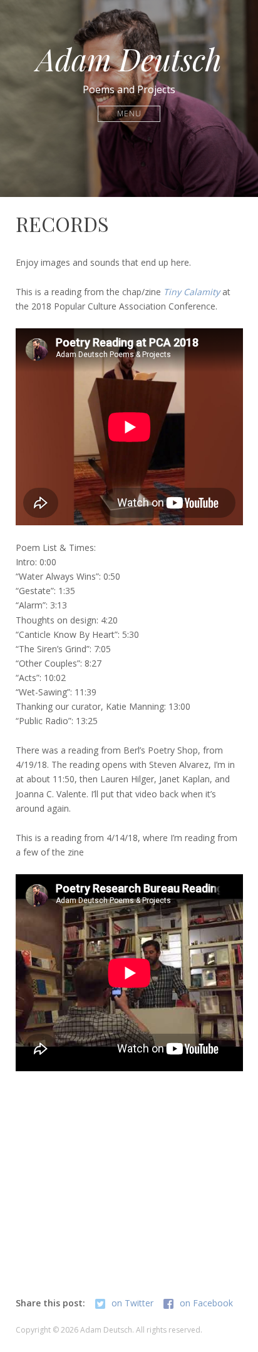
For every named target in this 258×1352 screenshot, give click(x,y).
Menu (129, 113)
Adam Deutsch (129, 59)
